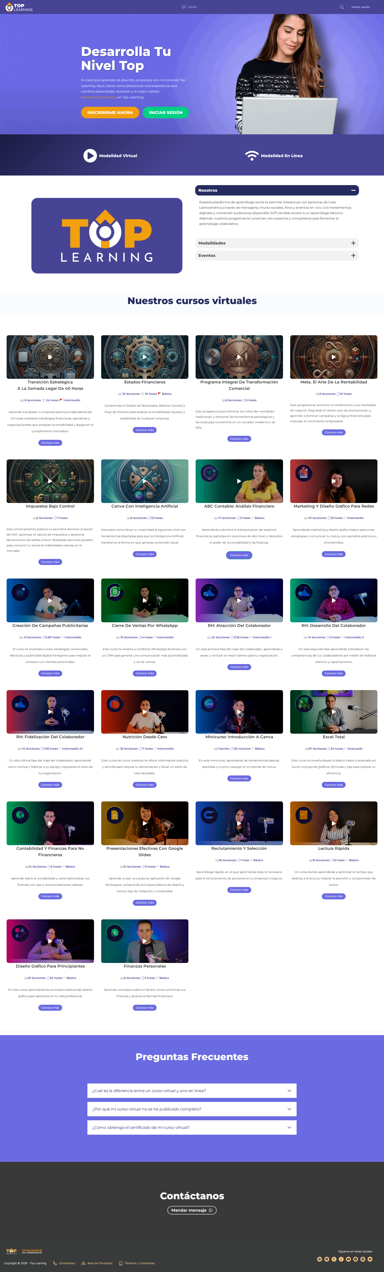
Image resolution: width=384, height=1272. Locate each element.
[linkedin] (355, 1259)
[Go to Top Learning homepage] (19, 7)
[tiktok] (341, 1259)
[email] (370, 1259)
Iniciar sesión (361, 7)
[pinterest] (362, 1259)
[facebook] (326, 1259)
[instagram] (319, 1259)
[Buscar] (342, 7)
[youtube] (348, 1259)
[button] (50, 357)
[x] (334, 1259)
